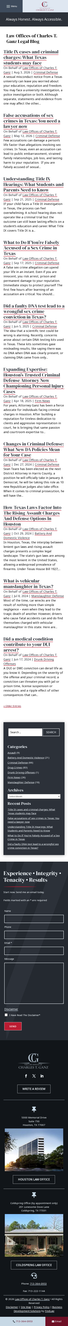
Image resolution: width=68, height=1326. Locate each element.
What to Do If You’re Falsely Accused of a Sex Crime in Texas (31, 247)
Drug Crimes (15, 767)
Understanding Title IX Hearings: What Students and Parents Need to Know (33, 184)
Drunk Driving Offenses (21, 772)
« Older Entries (12, 706)
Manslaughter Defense (47, 596)
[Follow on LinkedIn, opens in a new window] (42, 1076)
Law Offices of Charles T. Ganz (32, 1299)
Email (58, 1321)
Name (7, 910)
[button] (11, 6)
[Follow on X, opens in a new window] (34, 1076)
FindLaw (49, 1311)
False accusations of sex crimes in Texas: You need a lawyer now (31, 120)
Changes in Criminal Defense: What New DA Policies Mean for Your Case (33, 449)
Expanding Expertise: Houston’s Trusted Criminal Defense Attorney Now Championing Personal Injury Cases (33, 380)
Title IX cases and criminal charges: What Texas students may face (30, 57)
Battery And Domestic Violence (26, 757)
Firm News (42, 401)
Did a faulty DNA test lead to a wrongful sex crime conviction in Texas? (34, 311)
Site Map (26, 1307)
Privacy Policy (42, 1307)
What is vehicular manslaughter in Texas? (28, 583)
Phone (7, 926)
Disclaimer (11, 1009)
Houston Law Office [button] (34, 1179)
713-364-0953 (24, 1321)
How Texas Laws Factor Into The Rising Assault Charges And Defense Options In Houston (32, 515)
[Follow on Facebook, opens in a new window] (26, 1076)
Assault (12, 752)
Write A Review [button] (33, 1089)
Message (9, 958)
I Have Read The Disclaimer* (24, 1015)
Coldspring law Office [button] (34, 1265)
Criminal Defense (46, 72)
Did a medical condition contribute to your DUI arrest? (28, 644)
